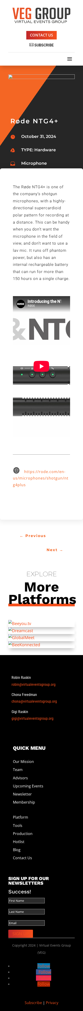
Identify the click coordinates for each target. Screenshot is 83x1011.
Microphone (34, 163)
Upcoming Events (28, 786)
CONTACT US (41, 35)
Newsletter (22, 794)
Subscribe (33, 1002)
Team (18, 769)
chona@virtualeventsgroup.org (34, 701)
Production (23, 833)
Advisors (20, 777)
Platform (21, 817)
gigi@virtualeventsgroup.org (32, 718)
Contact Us (22, 857)
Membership (24, 802)
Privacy (52, 1002)
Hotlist (18, 841)
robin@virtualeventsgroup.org (34, 684)
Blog (17, 849)
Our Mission (23, 761)
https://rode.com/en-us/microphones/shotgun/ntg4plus (40, 478)
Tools (17, 825)
